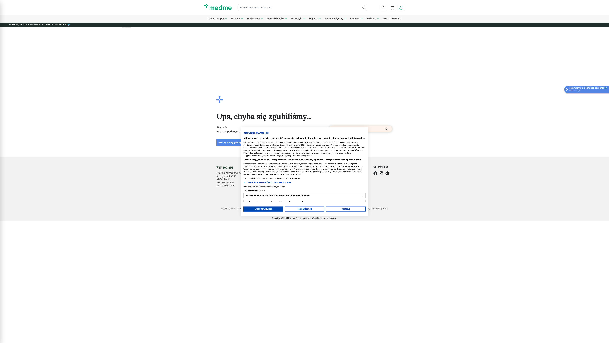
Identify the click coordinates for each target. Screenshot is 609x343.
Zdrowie (235, 18)
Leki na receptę (215, 18)
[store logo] (218, 7)
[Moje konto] (401, 7)
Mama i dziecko (275, 18)
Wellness (371, 18)
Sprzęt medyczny (333, 18)
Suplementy (253, 18)
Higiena (313, 18)
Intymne (354, 18)
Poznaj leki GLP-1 (392, 18)
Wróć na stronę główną (229, 142)
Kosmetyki (296, 18)
